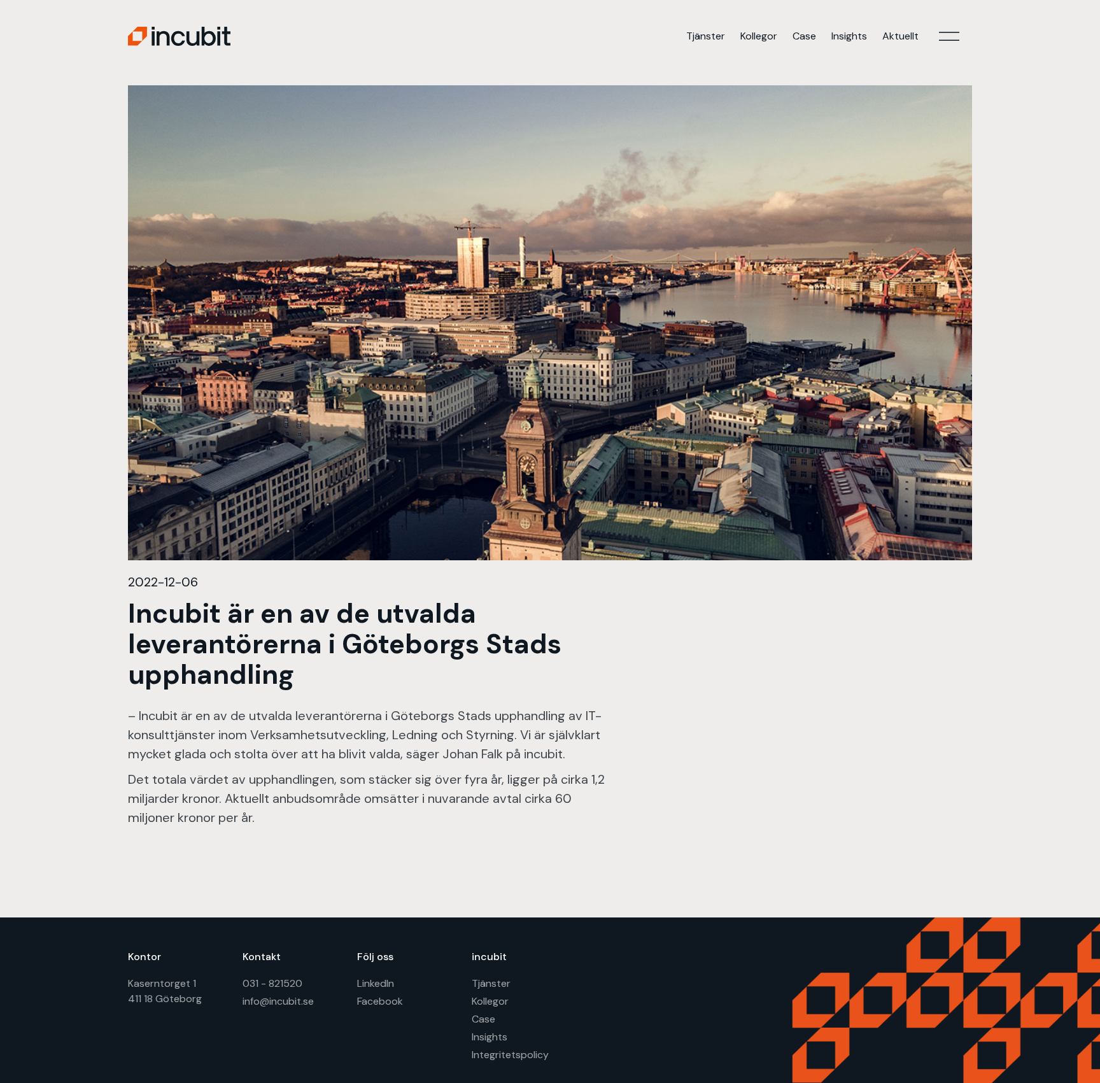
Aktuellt (900, 36)
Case (804, 36)
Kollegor (758, 36)
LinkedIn (375, 983)
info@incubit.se (278, 1001)
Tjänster (705, 36)
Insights (849, 36)
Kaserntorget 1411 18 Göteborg (165, 991)
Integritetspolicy (510, 1054)
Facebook (380, 1001)
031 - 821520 (272, 983)
